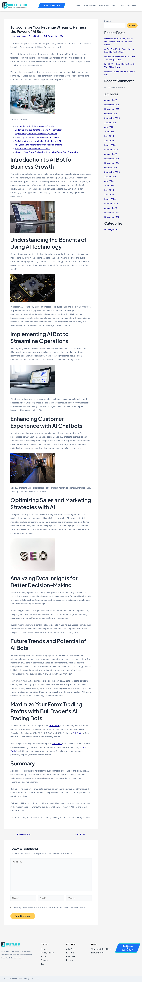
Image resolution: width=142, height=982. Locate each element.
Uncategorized (111, 229)
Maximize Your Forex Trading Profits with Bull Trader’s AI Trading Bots (47, 152)
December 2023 (111, 212)
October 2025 (110, 114)
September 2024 (112, 172)
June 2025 (109, 131)
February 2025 (111, 149)
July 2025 (108, 127)
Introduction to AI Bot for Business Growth (34, 126)
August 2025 (110, 123)
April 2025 (109, 140)
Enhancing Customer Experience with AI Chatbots (37, 137)
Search (107, 21)
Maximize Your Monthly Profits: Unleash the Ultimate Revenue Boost (118, 42)
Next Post (81, 834)
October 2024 (110, 167)
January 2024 (110, 208)
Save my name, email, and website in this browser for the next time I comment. (49, 907)
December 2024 (111, 158)
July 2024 (108, 181)
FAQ (134, 5)
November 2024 (111, 163)
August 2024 (110, 176)
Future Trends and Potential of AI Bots (32, 148)
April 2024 (109, 194)
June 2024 (109, 185)
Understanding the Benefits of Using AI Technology (38, 130)
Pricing (114, 5)
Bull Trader (54, 725)
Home (78, 5)
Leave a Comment (18, 36)
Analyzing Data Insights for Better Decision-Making (38, 145)
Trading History (90, 5)
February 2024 (111, 203)
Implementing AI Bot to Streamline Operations (36, 133)
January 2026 (110, 100)
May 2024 (109, 190)
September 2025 (112, 118)
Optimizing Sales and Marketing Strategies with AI (38, 141)
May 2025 (109, 136)
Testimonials (124, 5)
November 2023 (111, 217)
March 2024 (110, 199)
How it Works (104, 5)
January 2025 (110, 154)
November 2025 (111, 109)
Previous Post (23, 834)
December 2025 (111, 105)
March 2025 (110, 145)
